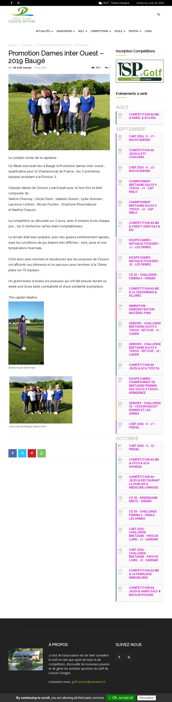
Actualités (43, 31)
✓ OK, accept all (121, 697)
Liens (148, 31)
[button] (159, 15)
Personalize (146, 697)
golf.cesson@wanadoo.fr (89, 682)
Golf (81, 31)
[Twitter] (18, 3)
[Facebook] (11, 3)
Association (64, 31)
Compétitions (99, 31)
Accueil (12, 45)
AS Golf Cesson (22, 67)
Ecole (118, 31)
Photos (133, 31)
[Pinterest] (32, 453)
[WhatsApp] (41, 453)
